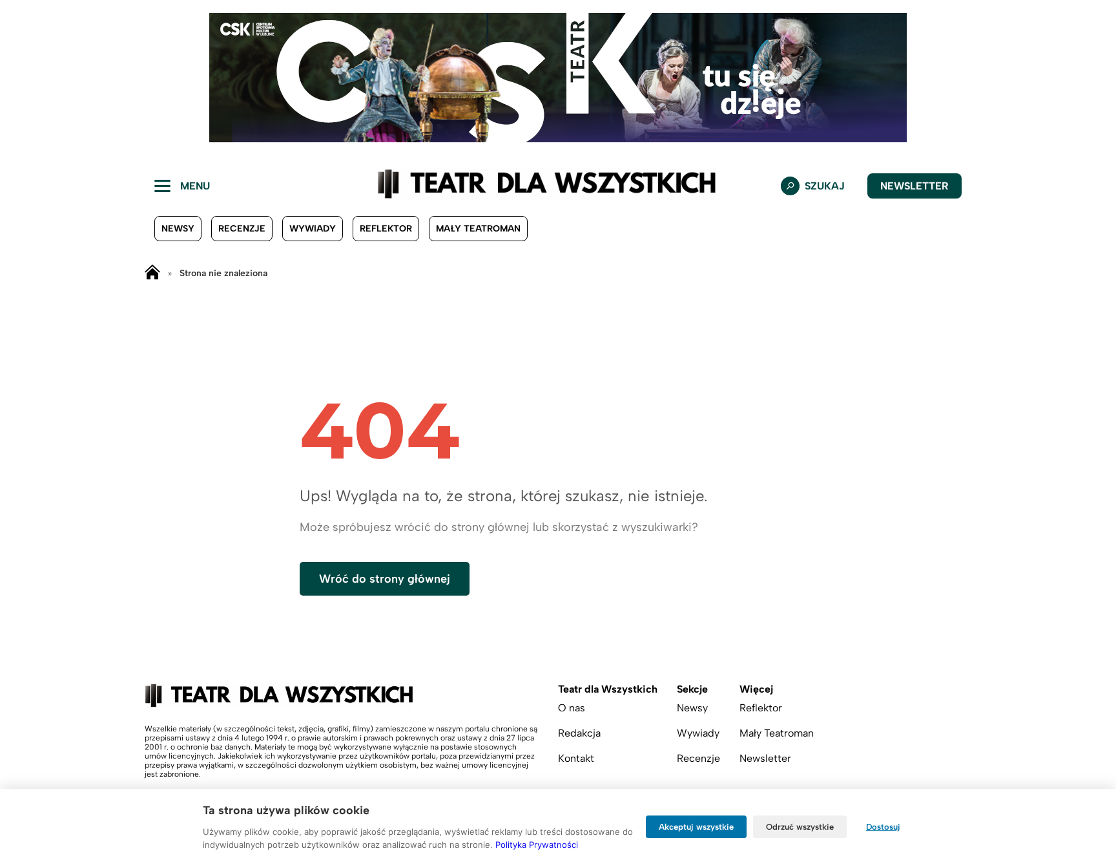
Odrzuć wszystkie (800, 827)
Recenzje (241, 228)
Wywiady (312, 228)
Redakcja (579, 733)
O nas (571, 708)
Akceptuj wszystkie (696, 827)
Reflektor (386, 228)
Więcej (756, 689)
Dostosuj (883, 827)
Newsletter (914, 186)
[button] (20, 77)
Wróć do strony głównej (384, 579)
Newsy (177, 228)
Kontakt (576, 758)
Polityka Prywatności (536, 844)
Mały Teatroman (478, 228)
